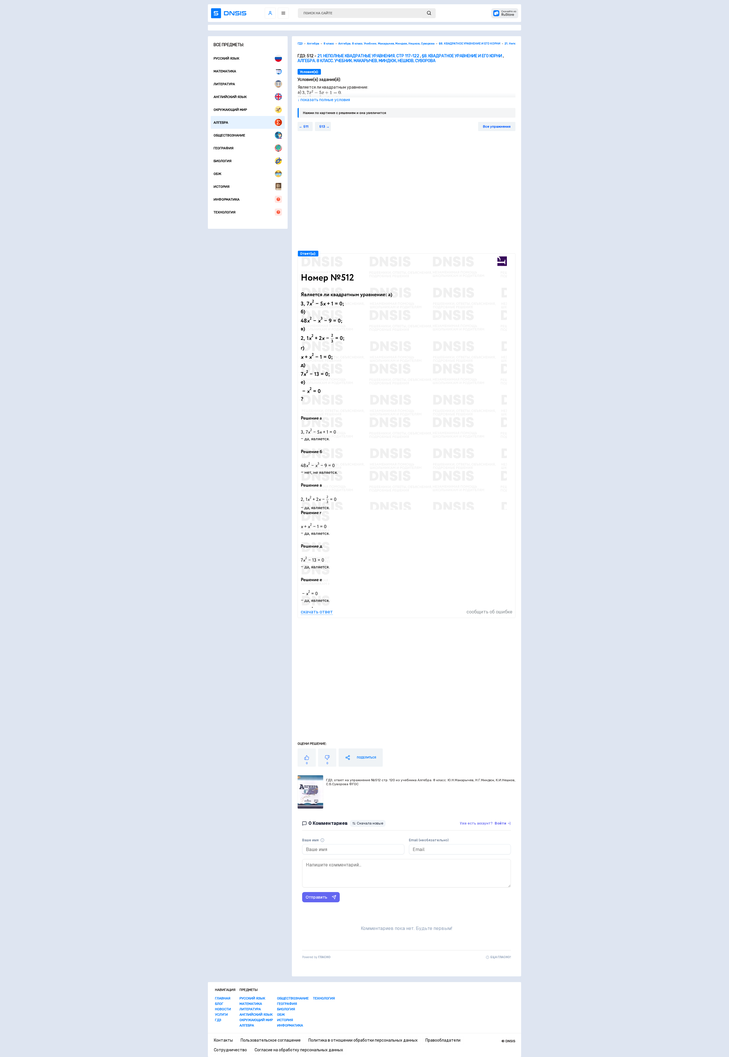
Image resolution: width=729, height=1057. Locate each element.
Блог (219, 1004)
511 (305, 126)
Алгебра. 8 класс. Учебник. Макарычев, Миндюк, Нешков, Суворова (366, 60)
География (224, 148)
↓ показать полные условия (324, 99)
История (222, 187)
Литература (224, 84)
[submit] (429, 13)
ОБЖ (217, 174)
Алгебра (221, 123)
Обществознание (229, 135)
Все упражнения (497, 126)
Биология (223, 161)
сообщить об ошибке (489, 612)
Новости (223, 1009)
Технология (225, 212)
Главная (222, 998)
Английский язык (230, 97)
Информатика (226, 199)
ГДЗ (218, 1020)
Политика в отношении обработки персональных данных (363, 1040)
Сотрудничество (230, 1050)
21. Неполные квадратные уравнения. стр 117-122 (368, 56)
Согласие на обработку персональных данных (299, 1050)
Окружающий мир (230, 110)
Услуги (221, 1015)
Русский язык (226, 58)
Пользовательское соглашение (271, 1040)
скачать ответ (317, 612)
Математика (225, 71)
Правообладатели (442, 1040)
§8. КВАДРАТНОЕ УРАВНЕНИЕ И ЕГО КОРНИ (462, 56)
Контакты (223, 1040)
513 (322, 126)
